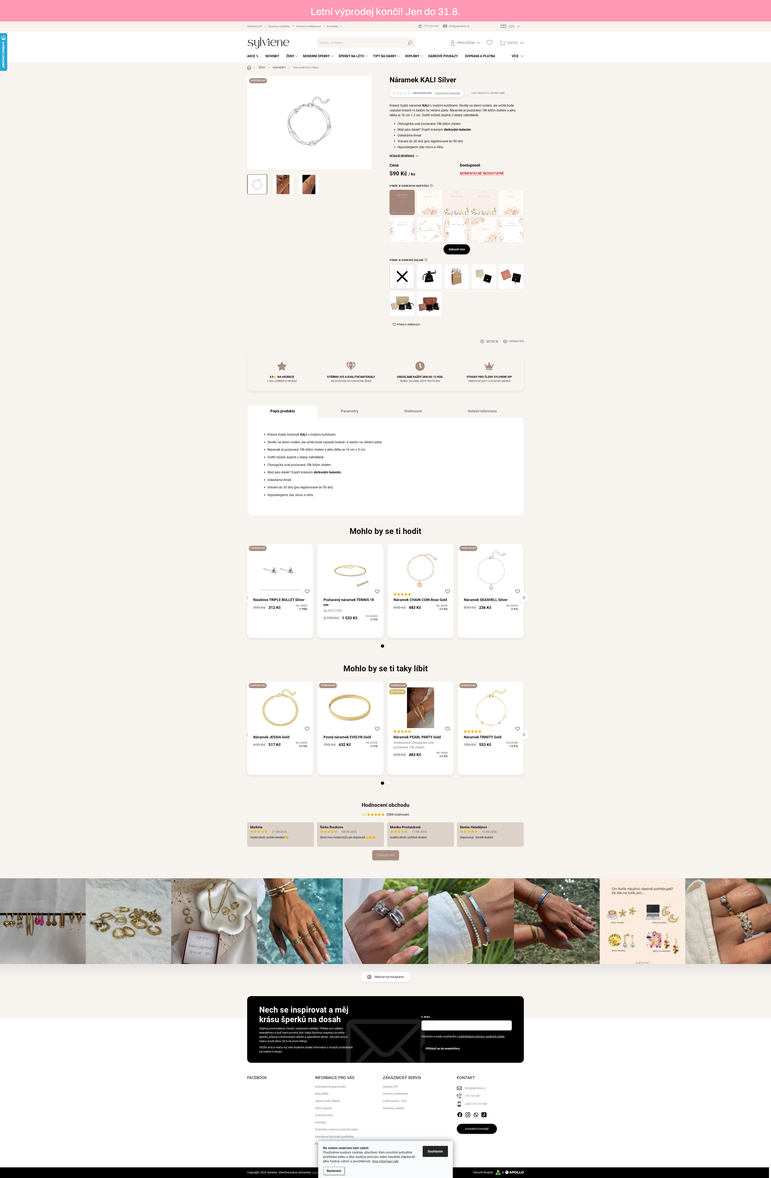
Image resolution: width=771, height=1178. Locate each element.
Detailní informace (402, 155)
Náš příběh (321, 1093)
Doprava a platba (279, 26)
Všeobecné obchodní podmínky (334, 1136)
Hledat (410, 42)
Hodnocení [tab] (413, 411)
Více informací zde (385, 1161)
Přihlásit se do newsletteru (443, 1048)
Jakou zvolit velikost (327, 1101)
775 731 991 (472, 1095)
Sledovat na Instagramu (389, 976)
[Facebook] (460, 1114)
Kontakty (332, 26)
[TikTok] (484, 1114)
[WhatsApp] (476, 1114)
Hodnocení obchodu (385, 805)
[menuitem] (254, 56)
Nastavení (334, 1171)
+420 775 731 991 (476, 1104)
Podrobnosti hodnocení (447, 93)
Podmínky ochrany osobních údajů (336, 1129)
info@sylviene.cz (475, 1088)
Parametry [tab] (349, 411)
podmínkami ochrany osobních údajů (482, 1036)
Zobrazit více (385, 855)
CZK (512, 26)
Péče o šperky (323, 1108)
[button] (382, 646)
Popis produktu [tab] (282, 411)
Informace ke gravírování (330, 1086)
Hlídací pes (516, 341)
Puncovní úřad (324, 1115)
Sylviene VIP (254, 26)
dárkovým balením (457, 129)
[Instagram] (468, 1114)
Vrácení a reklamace (308, 26)
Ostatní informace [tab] (482, 411)
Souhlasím (435, 1151)
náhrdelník (470, 115)
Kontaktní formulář (477, 1128)
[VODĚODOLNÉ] (280, 570)
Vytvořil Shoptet (483, 1172)
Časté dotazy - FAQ (395, 1101)
